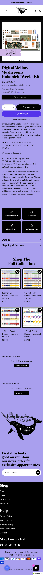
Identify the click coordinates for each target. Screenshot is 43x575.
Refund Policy (6, 520)
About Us (4, 503)
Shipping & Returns (13, 245)
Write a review (21, 365)
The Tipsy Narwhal (17, 569)
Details (6, 239)
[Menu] (2, 10)
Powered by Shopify (30, 569)
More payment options (21, 119)
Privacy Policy (6, 516)
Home (2, 495)
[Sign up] (38, 472)
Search (3, 491)
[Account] (35, 10)
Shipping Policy (6, 524)
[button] (21, 97)
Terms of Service (7, 528)
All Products (5, 499)
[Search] (7, 10)
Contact (3, 532)
